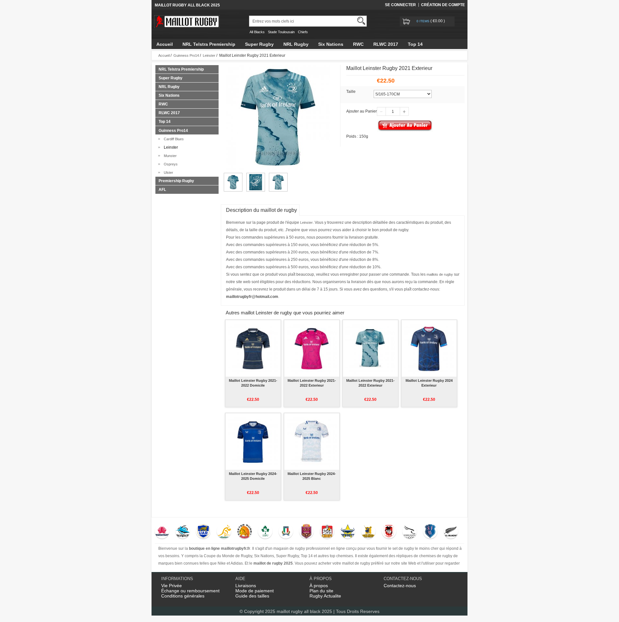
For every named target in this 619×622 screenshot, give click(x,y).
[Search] (361, 21)
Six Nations (330, 44)
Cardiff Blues (173, 139)
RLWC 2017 (385, 44)
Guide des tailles (252, 595)
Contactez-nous (400, 585)
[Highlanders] (368, 532)
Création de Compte (443, 5)
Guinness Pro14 (186, 55)
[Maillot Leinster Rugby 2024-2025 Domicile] (253, 441)
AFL (162, 189)
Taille (351, 91)
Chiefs (303, 32)
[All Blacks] (451, 532)
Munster (169, 156)
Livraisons (245, 585)
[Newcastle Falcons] (409, 532)
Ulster (167, 172)
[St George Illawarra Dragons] (389, 532)
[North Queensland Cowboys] (347, 532)
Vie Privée (171, 585)
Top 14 (415, 44)
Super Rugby (259, 44)
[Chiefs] (327, 532)
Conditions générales (182, 595)
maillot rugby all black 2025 (304, 611)
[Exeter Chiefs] (244, 532)
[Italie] (286, 532)
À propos (319, 585)
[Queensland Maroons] (306, 532)
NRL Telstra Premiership (208, 44)
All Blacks (257, 32)
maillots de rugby (440, 274)
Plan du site (321, 590)
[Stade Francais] (430, 532)
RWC (358, 44)
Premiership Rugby (176, 181)
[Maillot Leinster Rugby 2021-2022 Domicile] (253, 348)
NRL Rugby (296, 44)
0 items (423, 21)
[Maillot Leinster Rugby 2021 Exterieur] (233, 176)
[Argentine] (203, 532)
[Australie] (224, 532)
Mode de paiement (254, 590)
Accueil (164, 44)
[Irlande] (265, 532)
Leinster (209, 55)
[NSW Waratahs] (162, 532)
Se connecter (400, 5)
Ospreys (170, 164)
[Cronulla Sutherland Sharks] (182, 532)
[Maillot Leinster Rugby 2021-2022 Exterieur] (312, 348)
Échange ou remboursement (190, 590)
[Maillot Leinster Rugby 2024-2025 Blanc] (312, 441)
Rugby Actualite (325, 595)
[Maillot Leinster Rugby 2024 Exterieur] (429, 348)
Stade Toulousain (281, 32)
